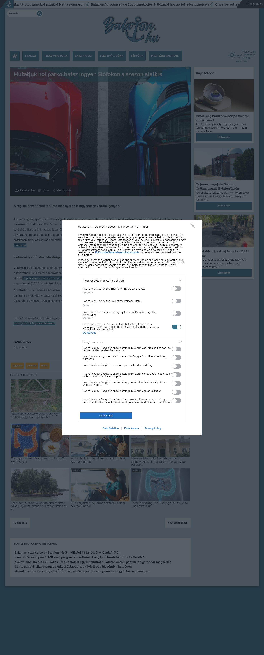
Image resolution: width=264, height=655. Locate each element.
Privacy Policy (152, 428)
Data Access (131, 428)
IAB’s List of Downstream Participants (117, 252)
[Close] (194, 227)
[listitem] (132, 281)
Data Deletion (111, 428)
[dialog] (132, 327)
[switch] (176, 288)
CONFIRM (106, 415)
